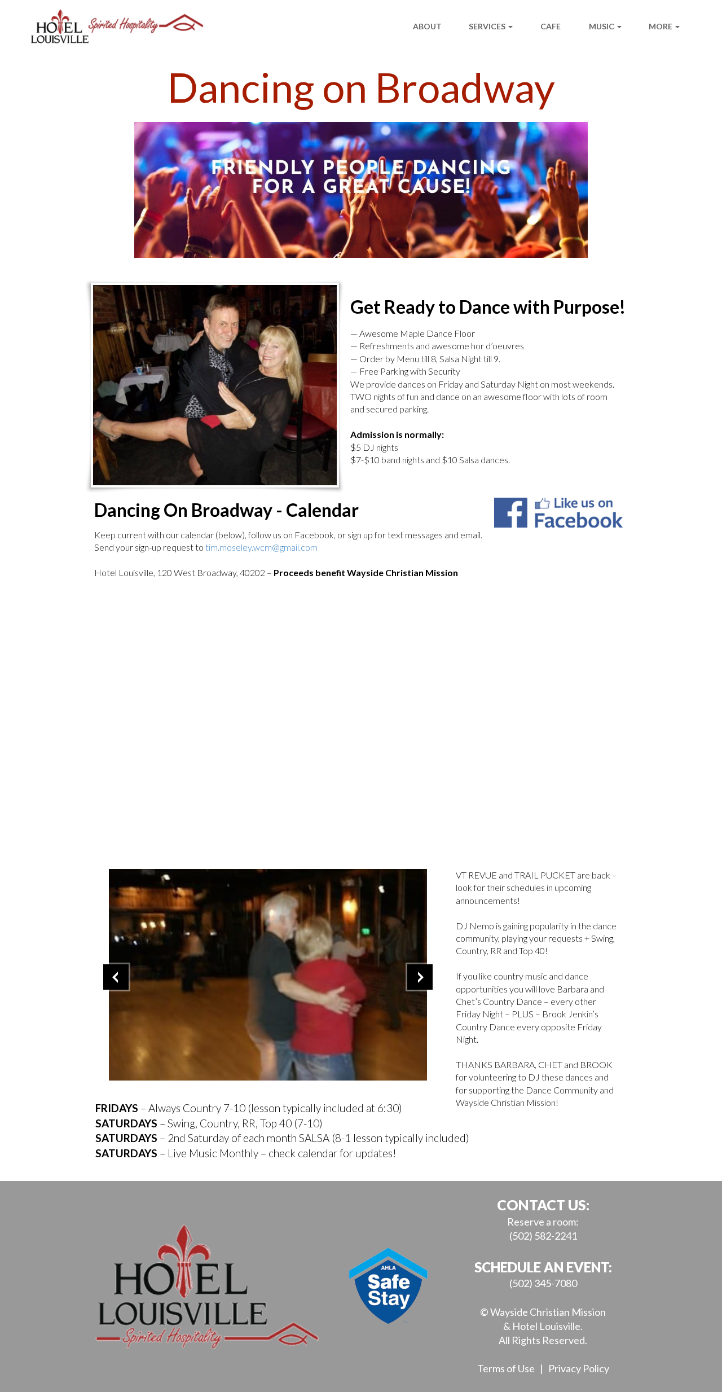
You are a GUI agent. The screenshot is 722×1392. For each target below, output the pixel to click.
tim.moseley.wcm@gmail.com (261, 547)
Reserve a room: (543, 1221)
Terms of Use (506, 1368)
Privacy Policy (578, 1368)
